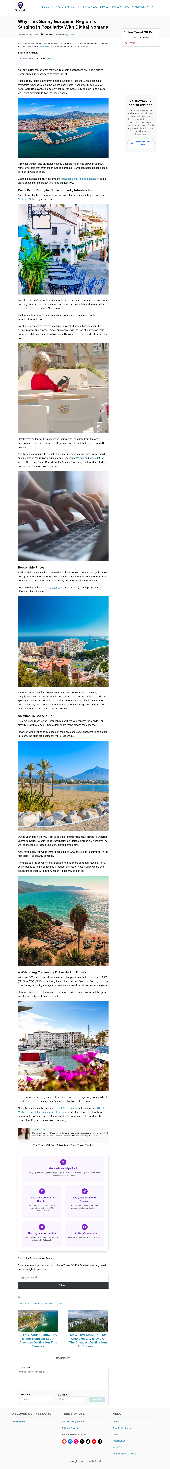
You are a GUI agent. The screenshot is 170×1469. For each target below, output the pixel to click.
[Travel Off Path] (23, 7)
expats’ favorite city (66, 1108)
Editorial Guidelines (71, 1428)
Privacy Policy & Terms (73, 1421)
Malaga (80, 458)
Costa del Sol (25, 199)
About (115, 1434)
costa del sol (24, 1303)
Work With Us (119, 1447)
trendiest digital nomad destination (80, 178)
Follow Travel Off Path (142, 143)
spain (61, 1303)
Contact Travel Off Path (124, 1453)
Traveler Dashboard (122, 1428)
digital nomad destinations (43, 1303)
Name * (25, 1394)
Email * (62, 1395)
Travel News (119, 1441)
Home (116, 1421)
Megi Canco (69, 35)
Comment (24, 1367)
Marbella (94, 458)
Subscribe (63, 1285)
